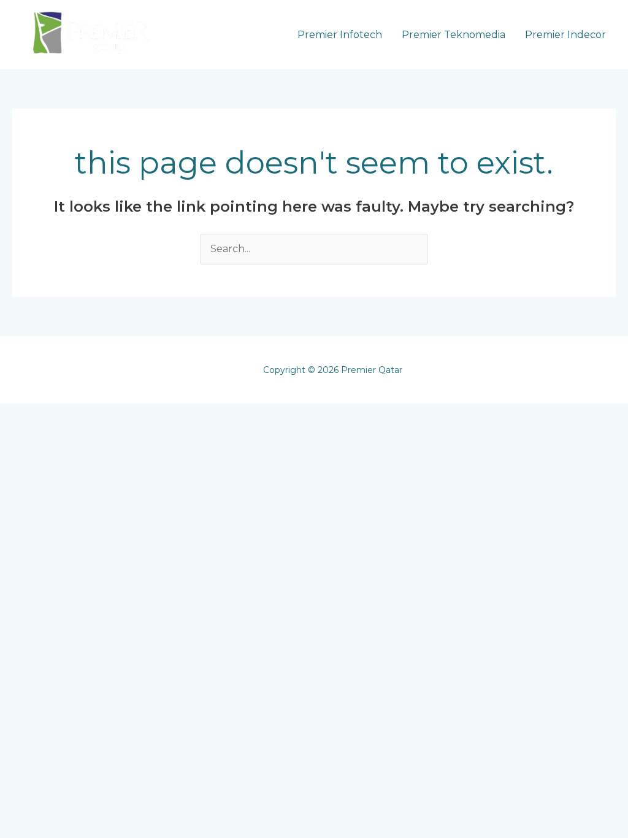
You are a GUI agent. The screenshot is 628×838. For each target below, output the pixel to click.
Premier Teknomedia (453, 34)
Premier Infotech (339, 34)
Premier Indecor (565, 34)
